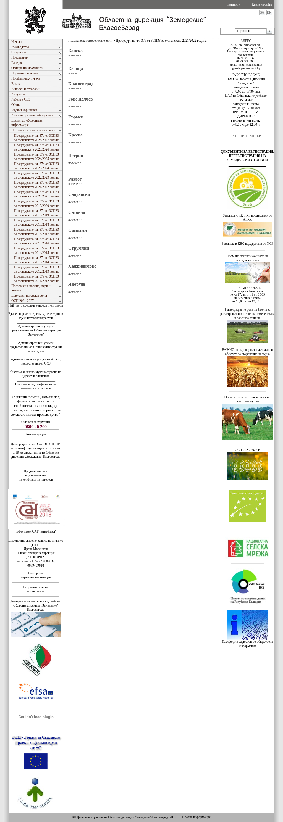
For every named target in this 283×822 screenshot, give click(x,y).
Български (35, 573)
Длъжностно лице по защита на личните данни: (35, 543)
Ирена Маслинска (35, 549)
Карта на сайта (262, 4)
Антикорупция (36, 434)
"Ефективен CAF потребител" (35, 531)
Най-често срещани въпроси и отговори (35, 305)
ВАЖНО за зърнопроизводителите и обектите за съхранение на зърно (247, 352)
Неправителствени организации (35, 589)
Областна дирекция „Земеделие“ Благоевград (35, 608)
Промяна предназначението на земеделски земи (247, 258)
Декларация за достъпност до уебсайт (36, 601)
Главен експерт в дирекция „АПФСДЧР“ (36, 555)
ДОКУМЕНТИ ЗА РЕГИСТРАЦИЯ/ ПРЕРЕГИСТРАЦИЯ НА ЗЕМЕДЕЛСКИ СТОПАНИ (247, 156)
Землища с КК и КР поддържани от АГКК (247, 218)
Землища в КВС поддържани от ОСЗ (247, 244)
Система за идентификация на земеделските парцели (35, 386)
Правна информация (196, 817)
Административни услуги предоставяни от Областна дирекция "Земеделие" (36, 330)
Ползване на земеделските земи (90, 41)
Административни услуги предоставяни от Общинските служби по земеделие (36, 347)
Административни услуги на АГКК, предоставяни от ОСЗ (36, 361)
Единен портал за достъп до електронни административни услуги (35, 316)
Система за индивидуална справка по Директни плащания (35, 374)
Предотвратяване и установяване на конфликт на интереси (36, 475)
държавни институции (36, 577)
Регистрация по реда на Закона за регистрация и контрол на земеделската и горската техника (247, 314)
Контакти (233, 4)
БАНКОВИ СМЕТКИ (245, 136)
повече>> (75, 55)
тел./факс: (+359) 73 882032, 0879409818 (35, 563)
